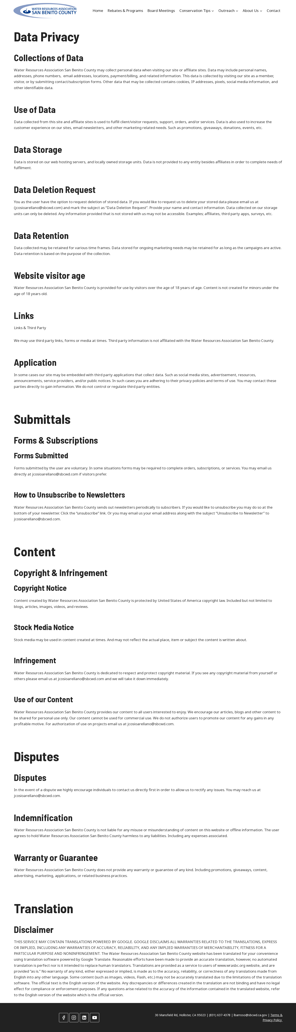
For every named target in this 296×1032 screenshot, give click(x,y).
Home (98, 10)
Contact (273, 10)
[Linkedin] (84, 1017)
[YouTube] (94, 1017)
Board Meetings (161, 10)
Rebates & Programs (125, 10)
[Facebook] (63, 1017)
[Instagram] (74, 1017)
